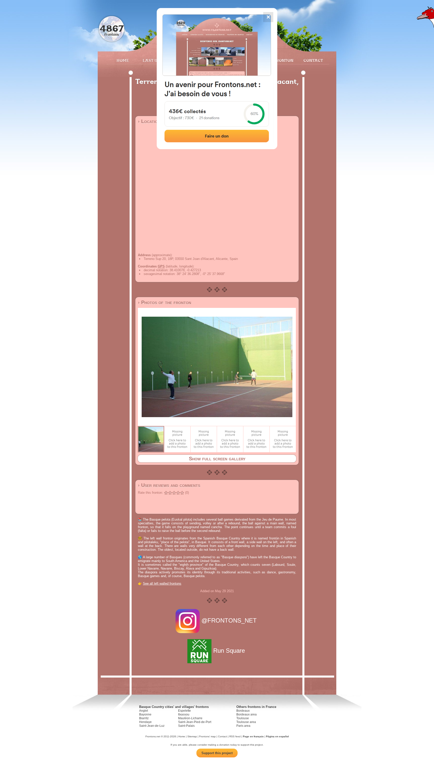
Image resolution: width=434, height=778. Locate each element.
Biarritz (144, 718)
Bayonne (145, 714)
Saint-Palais (186, 726)
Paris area (243, 726)
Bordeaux (243, 710)
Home (123, 60)
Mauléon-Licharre (190, 718)
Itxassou (183, 714)
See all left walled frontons (162, 583)
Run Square (229, 650)
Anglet (143, 710)
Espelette (184, 710)
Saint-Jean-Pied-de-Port (194, 722)
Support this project (217, 753)
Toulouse (242, 718)
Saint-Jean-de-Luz (152, 726)
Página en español (277, 736)
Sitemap (192, 736)
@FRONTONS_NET (229, 620)
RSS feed (235, 736)
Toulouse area (246, 722)
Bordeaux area (246, 714)
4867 (111, 28)
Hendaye (145, 722)
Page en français (253, 736)
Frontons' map (207, 736)
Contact (312, 60)
